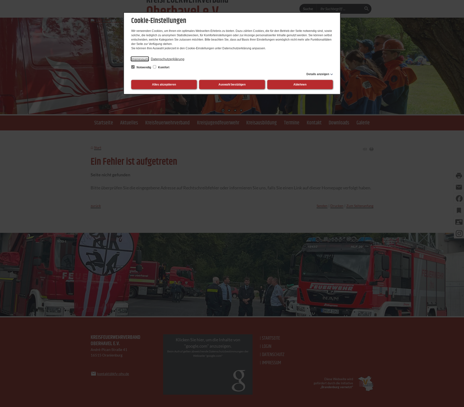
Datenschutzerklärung (167, 59)
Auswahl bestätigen (232, 84)
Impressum (139, 59)
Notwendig (144, 67)
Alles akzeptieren (164, 84)
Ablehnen (299, 84)
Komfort (163, 67)
